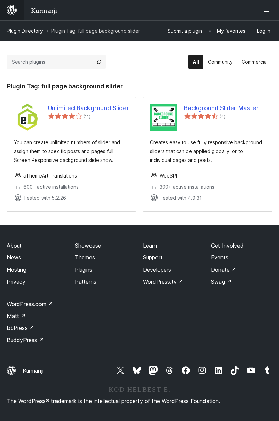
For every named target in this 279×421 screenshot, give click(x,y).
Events (219, 257)
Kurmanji (33, 370)
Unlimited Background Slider (88, 108)
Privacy (16, 281)
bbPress (20, 327)
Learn (150, 245)
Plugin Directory (25, 31)
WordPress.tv (163, 281)
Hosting (16, 269)
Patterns (85, 281)
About (14, 245)
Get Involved (227, 245)
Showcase (88, 245)
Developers (157, 269)
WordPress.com (30, 304)
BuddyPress (25, 340)
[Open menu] (268, 10)
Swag (221, 281)
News (14, 257)
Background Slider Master (221, 108)
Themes (85, 257)
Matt (16, 316)
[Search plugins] (99, 62)
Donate (223, 269)
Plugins (83, 269)
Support (153, 257)
